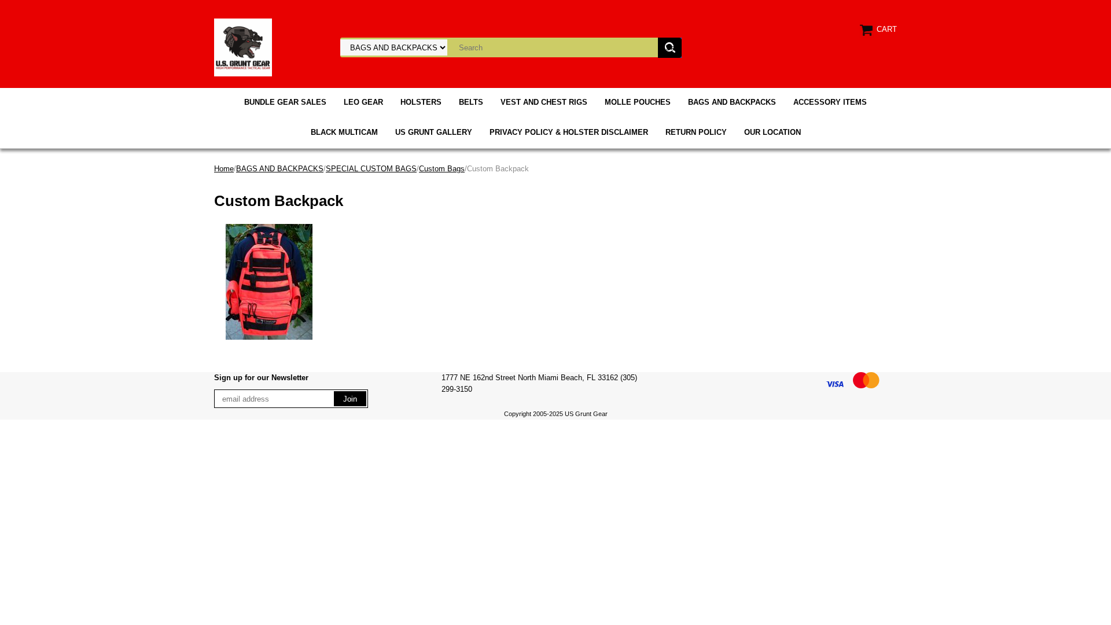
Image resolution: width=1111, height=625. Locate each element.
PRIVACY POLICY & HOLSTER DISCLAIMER (569, 132)
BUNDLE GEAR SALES (285, 102)
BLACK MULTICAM (344, 132)
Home (224, 168)
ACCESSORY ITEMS (830, 102)
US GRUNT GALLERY (433, 132)
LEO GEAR (363, 102)
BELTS (471, 102)
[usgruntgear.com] (243, 46)
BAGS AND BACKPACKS (732, 102)
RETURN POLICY (696, 132)
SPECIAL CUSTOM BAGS (371, 168)
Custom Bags (442, 168)
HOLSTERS (421, 102)
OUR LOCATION (772, 132)
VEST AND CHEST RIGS (544, 102)
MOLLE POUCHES (638, 102)
